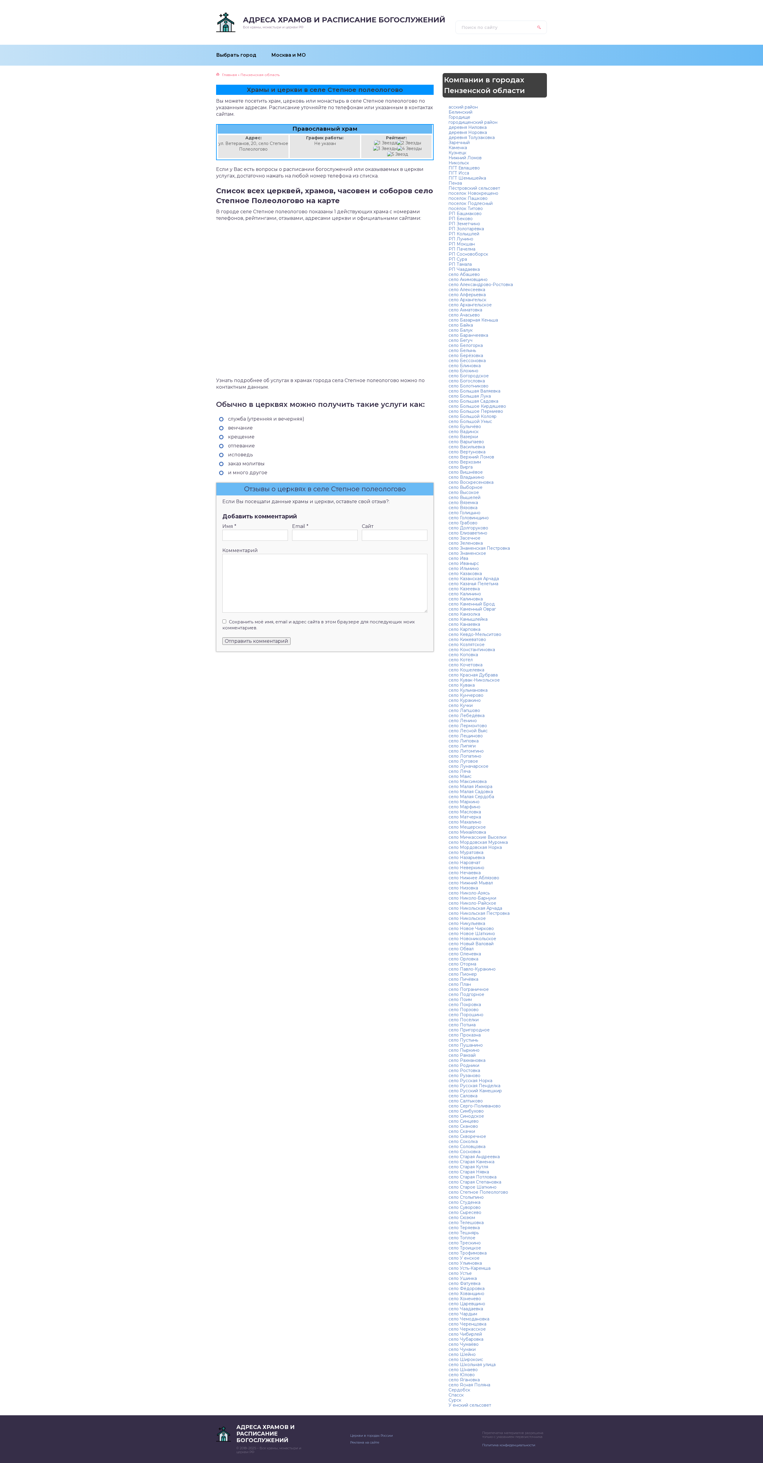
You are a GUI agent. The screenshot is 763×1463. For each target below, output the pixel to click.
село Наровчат (464, 862)
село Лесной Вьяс (468, 730)
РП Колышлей (464, 234)
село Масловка (465, 812)
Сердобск (459, 1390)
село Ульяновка (465, 1263)
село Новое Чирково (471, 928)
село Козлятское (467, 644)
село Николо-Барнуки (472, 898)
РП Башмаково (465, 213)
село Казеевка (464, 588)
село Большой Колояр (473, 416)
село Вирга (461, 467)
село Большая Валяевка (474, 391)
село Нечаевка (465, 872)
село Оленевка (465, 954)
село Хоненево (465, 1298)
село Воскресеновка (471, 482)
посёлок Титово (466, 208)
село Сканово (463, 1126)
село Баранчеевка (468, 335)
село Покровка (465, 1004)
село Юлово (462, 1374)
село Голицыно (464, 512)
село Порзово (464, 1009)
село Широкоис (466, 1359)
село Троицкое (465, 1248)
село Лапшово (464, 710)
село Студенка (464, 1202)
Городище (459, 117)
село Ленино (463, 720)
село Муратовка (466, 852)
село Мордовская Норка (475, 847)
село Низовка (463, 888)
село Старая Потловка (473, 1177)
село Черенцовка (467, 1324)
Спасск (456, 1395)
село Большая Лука (470, 396)
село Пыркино (464, 1050)
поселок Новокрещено (473, 193)
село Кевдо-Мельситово (475, 634)
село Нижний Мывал (471, 883)
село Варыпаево (466, 441)
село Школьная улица (472, 1364)
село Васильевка (467, 446)
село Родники (464, 1065)
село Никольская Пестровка (479, 913)
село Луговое (463, 761)
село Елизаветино (468, 533)
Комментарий (240, 550)
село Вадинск (464, 431)
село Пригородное (469, 1030)
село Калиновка (466, 599)
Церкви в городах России (371, 1435)
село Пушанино (466, 1045)
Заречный (459, 142)
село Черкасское (467, 1329)
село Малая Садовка (471, 791)
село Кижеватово (467, 639)
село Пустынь (463, 1040)
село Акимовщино (468, 279)
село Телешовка (466, 1222)
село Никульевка (467, 923)
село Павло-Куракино (472, 969)
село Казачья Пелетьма (473, 583)
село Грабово (463, 523)
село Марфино (464, 806)
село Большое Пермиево (476, 411)
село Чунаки (462, 1349)
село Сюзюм (462, 1217)
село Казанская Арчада (474, 578)
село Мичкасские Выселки (477, 837)
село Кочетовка (466, 665)
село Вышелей (464, 497)
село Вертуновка (467, 452)
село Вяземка (463, 502)
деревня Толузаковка (472, 137)
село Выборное (466, 487)
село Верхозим (465, 462)
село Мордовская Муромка (478, 842)
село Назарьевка (467, 857)
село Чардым (463, 1314)
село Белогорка (466, 345)
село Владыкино (466, 477)
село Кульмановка (468, 690)
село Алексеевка (467, 289)
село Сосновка (464, 1151)
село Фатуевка (464, 1283)
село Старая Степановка (475, 1182)
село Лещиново (466, 736)
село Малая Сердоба (471, 796)
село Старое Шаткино (473, 1187)
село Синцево (464, 1121)
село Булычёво (465, 426)
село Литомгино (466, 751)
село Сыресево (465, 1212)
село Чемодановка (469, 1319)
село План (460, 984)
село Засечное (464, 538)
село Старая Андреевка (474, 1156)
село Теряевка (464, 1227)
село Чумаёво (464, 1344)
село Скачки (462, 1131)
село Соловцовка (467, 1146)
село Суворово (465, 1207)
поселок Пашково (468, 198)
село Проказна (465, 1035)
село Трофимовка (468, 1253)
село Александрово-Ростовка (481, 284)
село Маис (460, 776)
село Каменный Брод (472, 604)
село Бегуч (460, 340)
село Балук (461, 330)
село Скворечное (467, 1136)
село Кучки (461, 705)
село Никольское (467, 918)
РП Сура (458, 259)
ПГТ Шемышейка (467, 178)
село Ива (458, 558)
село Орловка (463, 959)
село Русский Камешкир (475, 1090)
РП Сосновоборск (468, 254)
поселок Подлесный (471, 203)
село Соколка (463, 1141)
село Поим (460, 999)
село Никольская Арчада (475, 908)
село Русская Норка (470, 1080)
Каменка (458, 147)
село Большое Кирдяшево (477, 406)
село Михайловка (467, 832)
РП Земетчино (464, 223)
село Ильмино (464, 568)
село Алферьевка (467, 294)
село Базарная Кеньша (473, 320)
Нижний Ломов (465, 157)
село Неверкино (466, 867)
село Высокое (464, 492)
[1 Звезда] (385, 143)
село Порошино (466, 1014)
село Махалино (465, 822)
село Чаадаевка (466, 1308)
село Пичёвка (463, 979)
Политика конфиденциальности (508, 1445)
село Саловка (463, 1096)
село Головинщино (469, 517)
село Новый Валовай (471, 943)
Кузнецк (457, 152)
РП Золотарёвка (466, 228)
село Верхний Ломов (471, 457)
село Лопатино (465, 756)
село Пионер (463, 974)
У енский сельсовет (470, 1405)
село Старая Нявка (469, 1172)
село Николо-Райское (472, 903)
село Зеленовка (466, 543)
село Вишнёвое (466, 472)
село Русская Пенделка (474, 1085)
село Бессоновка (467, 360)
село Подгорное (466, 994)
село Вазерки (463, 436)
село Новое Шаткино (472, 933)
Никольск (459, 163)
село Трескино (465, 1243)
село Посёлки (464, 1019)
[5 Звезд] (397, 154)
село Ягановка (464, 1379)
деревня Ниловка (468, 127)
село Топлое (462, 1237)
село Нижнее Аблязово (474, 877)
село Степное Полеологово (478, 1192)
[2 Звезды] (409, 143)
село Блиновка (465, 365)
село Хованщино (466, 1293)
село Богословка (467, 381)
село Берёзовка (466, 355)
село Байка (461, 325)
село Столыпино (466, 1197)
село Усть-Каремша (470, 1268)
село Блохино (463, 370)
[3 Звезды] (385, 149)
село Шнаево (463, 1369)
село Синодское (466, 1116)
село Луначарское (468, 766)
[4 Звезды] (409, 149)
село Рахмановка (467, 1060)
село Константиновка (472, 649)
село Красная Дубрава (473, 675)
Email (300, 526)
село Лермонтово (468, 725)
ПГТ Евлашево (464, 168)
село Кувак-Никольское (474, 680)
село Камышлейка (468, 619)
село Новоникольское (472, 938)
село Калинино (465, 594)
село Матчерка (465, 817)
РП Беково (461, 218)
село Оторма (462, 964)
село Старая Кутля (468, 1167)
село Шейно (462, 1354)
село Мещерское (467, 827)
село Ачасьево (464, 315)
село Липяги (462, 746)
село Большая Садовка (473, 401)
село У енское (464, 1258)
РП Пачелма (462, 249)
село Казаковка (465, 573)
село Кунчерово (466, 695)
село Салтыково (466, 1101)
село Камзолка (464, 614)
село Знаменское (467, 553)
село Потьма (462, 1025)
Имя (229, 526)
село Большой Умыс (470, 421)
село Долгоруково (468, 528)
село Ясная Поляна (469, 1385)
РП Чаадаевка (464, 269)
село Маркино (464, 801)
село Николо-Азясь (469, 893)
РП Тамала (460, 264)
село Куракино (465, 700)
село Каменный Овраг (472, 609)
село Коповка (463, 654)
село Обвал (461, 948)
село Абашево (464, 274)
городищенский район (473, 122)
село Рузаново (464, 1075)
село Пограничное (469, 989)
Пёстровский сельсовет (474, 188)
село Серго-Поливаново (475, 1106)
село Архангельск (467, 299)
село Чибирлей (465, 1334)
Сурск (455, 1400)
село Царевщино (467, 1303)
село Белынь (462, 350)
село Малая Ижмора (470, 786)
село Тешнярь (464, 1232)
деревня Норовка (468, 132)
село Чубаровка (466, 1339)
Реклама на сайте (364, 1442)
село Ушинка (463, 1278)
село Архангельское (470, 305)
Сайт (367, 526)
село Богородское (469, 376)
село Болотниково (468, 386)
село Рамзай (462, 1055)
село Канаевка (464, 624)
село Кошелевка (466, 670)
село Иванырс (464, 563)
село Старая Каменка (471, 1161)
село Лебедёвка (467, 715)
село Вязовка (463, 507)
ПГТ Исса (459, 173)
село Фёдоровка (467, 1288)
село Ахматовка (465, 310)
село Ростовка (464, 1070)
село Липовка (464, 741)
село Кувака (462, 685)
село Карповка (464, 629)
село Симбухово (466, 1111)
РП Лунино (461, 239)
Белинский (460, 112)
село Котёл (461, 659)
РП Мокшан (462, 244)
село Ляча (460, 771)
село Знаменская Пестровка (479, 548)
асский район (463, 107)
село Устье (460, 1273)
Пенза (455, 183)
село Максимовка (468, 781)
